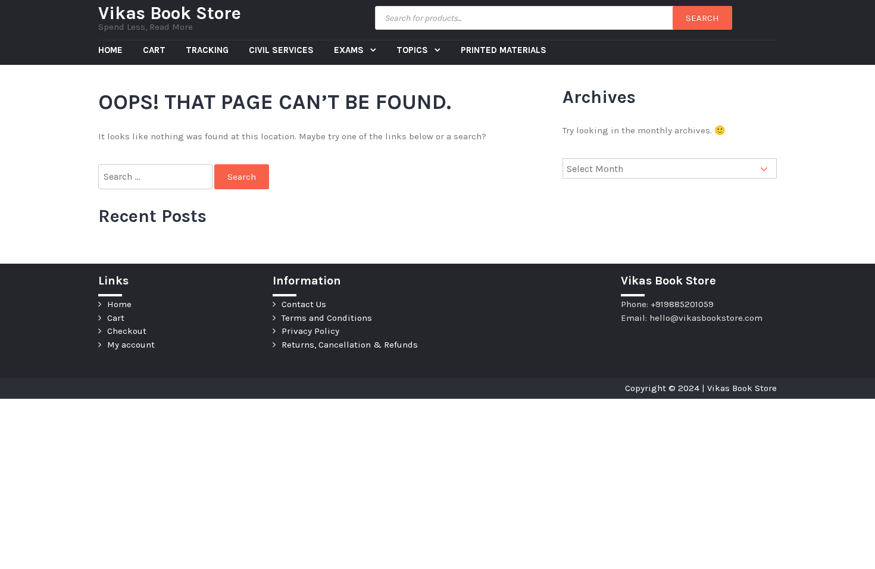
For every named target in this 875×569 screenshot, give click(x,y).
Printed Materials (503, 50)
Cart (154, 50)
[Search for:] (156, 177)
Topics (413, 50)
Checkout (126, 331)
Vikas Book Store (169, 13)
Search (702, 17)
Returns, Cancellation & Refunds (350, 344)
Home (110, 50)
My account (131, 344)
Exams (350, 50)
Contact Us (304, 304)
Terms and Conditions (327, 317)
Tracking (207, 50)
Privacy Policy (310, 331)
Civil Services (281, 50)
